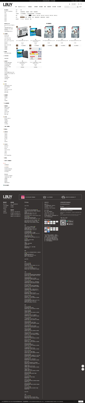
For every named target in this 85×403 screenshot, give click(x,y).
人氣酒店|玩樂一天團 (7, 177)
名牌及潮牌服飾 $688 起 (8, 31)
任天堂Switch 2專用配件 (8, 175)
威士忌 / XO (6, 112)
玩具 (5, 140)
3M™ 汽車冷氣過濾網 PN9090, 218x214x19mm (35, 41)
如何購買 (12, 205)
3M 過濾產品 (6, 166)
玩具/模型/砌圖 (6, 65)
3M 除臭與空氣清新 (7, 170)
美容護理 (5, 100)
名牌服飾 (36, 6)
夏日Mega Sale (22, 6)
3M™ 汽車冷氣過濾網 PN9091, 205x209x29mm (22, 63)
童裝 (45, 6)
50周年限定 (6, 78)
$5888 (5, 19)
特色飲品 (5, 110)
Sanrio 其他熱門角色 (7, 155)
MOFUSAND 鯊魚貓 (7, 53)
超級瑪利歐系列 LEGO (8, 85)
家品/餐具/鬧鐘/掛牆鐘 (8, 62)
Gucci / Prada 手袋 (7, 39)
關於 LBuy (5, 203)
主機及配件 (6, 121)
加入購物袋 (23, 45)
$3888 (5, 16)
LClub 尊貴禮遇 (5, 205)
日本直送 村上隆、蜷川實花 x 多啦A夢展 (9, 74)
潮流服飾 (41, 6)
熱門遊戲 (5, 119)
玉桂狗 (5, 151)
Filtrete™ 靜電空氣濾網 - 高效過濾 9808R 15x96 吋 (35, 63)
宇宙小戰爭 (6, 75)
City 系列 (5, 88)
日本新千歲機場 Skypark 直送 (9, 72)
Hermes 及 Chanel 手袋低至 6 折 (9, 26)
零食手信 (5, 69)
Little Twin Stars (7, 149)
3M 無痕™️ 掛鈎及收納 (8, 168)
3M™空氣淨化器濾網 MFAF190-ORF (49, 40)
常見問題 (12, 206)
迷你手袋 (5, 43)
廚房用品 (5, 136)
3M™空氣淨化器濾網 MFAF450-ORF (75, 40)
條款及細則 (5, 212)
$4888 (5, 18)
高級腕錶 (5, 47)
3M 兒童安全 (6, 167)
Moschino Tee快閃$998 (8, 11)
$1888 (5, 14)
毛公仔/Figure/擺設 (7, 66)
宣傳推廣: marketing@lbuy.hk (16, 214)
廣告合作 (4, 208)
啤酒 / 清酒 (6, 114)
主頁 (16, 6)
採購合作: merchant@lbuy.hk (15, 216)
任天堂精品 (6, 123)
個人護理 (59, 6)
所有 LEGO (6, 92)
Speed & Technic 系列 (8, 89)
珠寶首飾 (5, 46)
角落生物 (5, 141)
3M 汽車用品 (6, 171)
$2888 (5, 15)
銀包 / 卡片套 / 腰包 (7, 44)
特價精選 (30, 6)
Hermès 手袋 (6, 35)
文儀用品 (5, 134)
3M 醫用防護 (6, 164)
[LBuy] (7, 5)
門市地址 (72, 0)
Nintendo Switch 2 (7, 118)
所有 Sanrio (6, 145)
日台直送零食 (6, 108)
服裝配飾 (5, 49)
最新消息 (80, 0)
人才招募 (4, 209)
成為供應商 (5, 206)
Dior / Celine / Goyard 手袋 (9, 40)
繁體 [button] (80, 6)
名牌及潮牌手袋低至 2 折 (8, 27)
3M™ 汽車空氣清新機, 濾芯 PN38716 (22, 40)
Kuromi (5, 153)
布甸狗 (5, 152)
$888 (5, 12)
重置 (30, 19)
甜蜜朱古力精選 (7, 107)
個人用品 (5, 138)
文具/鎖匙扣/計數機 (7, 63)
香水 (5, 99)
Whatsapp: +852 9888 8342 (15, 211)
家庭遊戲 (5, 122)
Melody (5, 148)
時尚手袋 (5, 42)
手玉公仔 (5, 133)
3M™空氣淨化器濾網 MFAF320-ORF (62, 40)
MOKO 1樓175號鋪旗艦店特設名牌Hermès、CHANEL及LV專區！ (42, 0)
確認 (30, 15)
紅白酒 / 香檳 (6, 111)
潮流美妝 (5, 96)
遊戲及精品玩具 (7, 182)
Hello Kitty (6, 146)
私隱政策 (4, 211)
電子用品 (5, 70)
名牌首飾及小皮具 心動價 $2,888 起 (8, 29)
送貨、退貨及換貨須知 (14, 203)
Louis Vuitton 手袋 (7, 37)
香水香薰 (54, 6)
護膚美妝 (49, 6)
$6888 (5, 20)
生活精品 (5, 137)
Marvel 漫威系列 (7, 86)
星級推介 (76, 0)
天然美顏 (5, 97)
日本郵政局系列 (7, 77)
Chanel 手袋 (6, 36)
